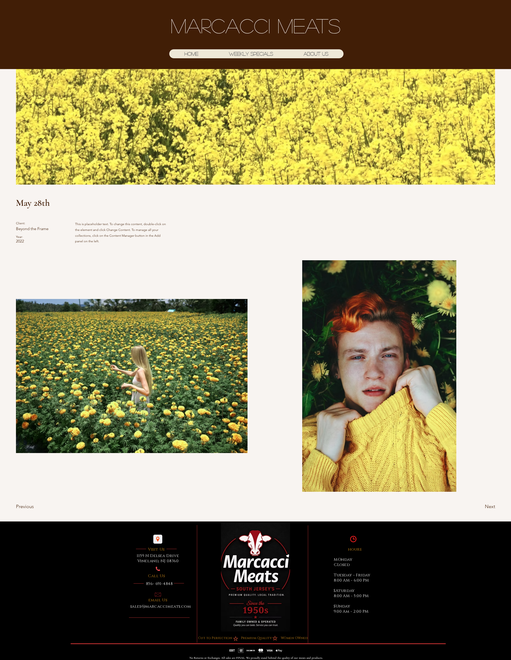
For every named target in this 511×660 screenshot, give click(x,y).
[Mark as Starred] (274, 638)
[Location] (157, 539)
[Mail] (158, 594)
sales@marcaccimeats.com (160, 606)
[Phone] (158, 568)
